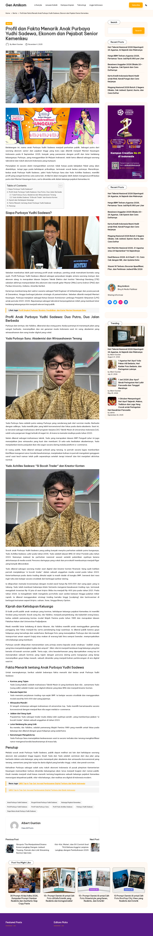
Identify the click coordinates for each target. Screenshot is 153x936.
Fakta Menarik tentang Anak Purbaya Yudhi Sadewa (30, 203)
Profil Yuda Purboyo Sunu (40, 807)
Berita (9, 24)
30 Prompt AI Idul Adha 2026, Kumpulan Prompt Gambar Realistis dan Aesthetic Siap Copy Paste (24, 899)
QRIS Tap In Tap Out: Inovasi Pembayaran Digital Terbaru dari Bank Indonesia (52, 783)
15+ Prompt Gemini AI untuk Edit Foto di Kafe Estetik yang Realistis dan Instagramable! (59, 898)
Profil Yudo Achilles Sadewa (62, 807)
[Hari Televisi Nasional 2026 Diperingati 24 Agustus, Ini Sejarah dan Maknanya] (126, 336)
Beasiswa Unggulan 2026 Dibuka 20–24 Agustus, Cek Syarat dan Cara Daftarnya (125, 67)
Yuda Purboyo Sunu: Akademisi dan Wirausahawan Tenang (34, 195)
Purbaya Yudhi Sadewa (85, 807)
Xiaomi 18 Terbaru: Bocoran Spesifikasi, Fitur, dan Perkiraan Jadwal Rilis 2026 (126, 267)
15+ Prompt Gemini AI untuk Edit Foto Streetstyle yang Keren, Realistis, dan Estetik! (94, 898)
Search (114, 22)
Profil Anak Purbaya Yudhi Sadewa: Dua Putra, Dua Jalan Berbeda (35, 192)
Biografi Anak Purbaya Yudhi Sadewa (44, 802)
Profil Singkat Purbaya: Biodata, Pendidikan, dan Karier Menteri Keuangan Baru (52, 310)
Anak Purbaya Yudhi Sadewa (17, 802)
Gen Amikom (16, 5)
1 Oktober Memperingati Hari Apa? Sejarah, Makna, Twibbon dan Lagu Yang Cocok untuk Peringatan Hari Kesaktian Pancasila (125, 404)
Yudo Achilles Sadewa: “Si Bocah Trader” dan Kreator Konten (35, 197)
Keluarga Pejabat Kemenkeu (71, 802)
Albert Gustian (31, 823)
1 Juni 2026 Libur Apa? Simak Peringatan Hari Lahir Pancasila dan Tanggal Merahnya (131, 383)
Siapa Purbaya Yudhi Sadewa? (20, 189)
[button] (136, 5)
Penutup (12, 206)
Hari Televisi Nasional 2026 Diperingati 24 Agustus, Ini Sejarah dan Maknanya (125, 48)
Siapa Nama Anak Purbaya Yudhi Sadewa (21, 811)
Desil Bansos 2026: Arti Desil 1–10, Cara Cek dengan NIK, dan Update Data (126, 258)
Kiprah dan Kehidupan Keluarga (21, 200)
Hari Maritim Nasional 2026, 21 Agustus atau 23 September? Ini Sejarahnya (126, 249)
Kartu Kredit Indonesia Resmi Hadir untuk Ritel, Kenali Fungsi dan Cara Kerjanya (123, 79)
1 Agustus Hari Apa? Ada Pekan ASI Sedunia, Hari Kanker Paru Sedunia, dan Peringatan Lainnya (130, 365)
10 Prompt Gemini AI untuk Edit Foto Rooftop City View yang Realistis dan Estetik (128, 898)
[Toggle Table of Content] (59, 186)
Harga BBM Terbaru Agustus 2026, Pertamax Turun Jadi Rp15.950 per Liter (126, 57)
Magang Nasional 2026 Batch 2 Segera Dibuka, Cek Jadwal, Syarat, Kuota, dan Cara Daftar (126, 90)
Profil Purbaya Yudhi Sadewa (17, 807)
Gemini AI (24, 889)
